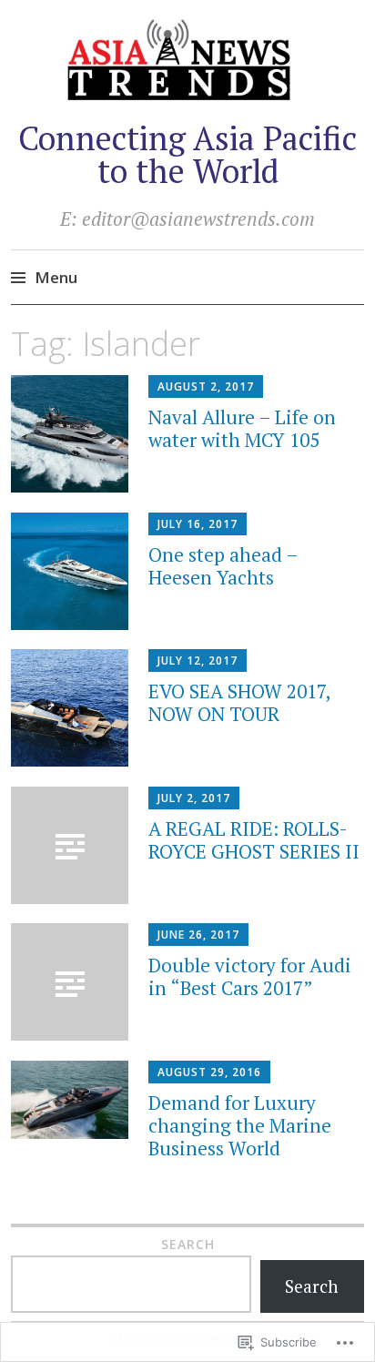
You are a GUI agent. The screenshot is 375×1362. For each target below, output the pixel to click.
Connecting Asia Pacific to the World (187, 154)
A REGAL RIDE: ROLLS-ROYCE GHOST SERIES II (254, 840)
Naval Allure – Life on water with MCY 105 (242, 428)
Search (188, 1244)
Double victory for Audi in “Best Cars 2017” (249, 976)
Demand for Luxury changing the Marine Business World (239, 1125)
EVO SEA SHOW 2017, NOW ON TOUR (238, 702)
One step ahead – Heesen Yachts (223, 566)
